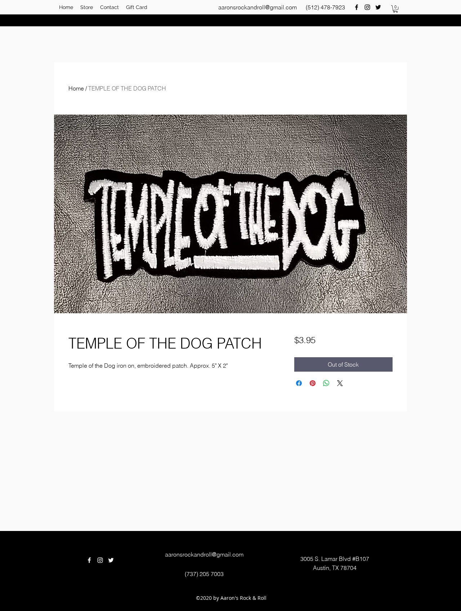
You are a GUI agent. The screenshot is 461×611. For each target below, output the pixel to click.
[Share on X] (340, 383)
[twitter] (378, 7)
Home (76, 88)
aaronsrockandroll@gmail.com (257, 7)
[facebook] (356, 7)
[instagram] (367, 7)
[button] (395, 9)
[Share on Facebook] (299, 383)
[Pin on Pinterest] (312, 383)
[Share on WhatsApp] (326, 383)
